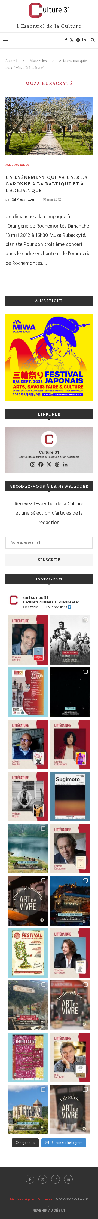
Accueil (11, 60)
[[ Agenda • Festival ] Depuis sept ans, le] (28, 692)
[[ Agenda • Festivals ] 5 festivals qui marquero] (70, 692)
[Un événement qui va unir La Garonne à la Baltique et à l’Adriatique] (49, 126)
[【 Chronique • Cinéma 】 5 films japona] (70, 640)
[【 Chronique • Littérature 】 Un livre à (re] (70, 848)
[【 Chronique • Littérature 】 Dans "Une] (28, 796)
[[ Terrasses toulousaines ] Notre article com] (28, 1005)
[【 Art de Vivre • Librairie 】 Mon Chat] (70, 1109)
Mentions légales (22, 1199)
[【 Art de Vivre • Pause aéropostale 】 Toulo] (28, 901)
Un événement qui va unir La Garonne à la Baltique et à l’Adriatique (46, 183)
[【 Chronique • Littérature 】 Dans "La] (28, 744)
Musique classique (17, 165)
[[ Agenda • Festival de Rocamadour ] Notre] (70, 901)
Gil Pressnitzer (22, 199)
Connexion (45, 1199)
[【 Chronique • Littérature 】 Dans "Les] (70, 1057)
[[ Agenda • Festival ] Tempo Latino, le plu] (28, 1057)
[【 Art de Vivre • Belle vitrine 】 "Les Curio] (70, 1005)
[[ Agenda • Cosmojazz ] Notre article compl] (28, 848)
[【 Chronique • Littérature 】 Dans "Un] (70, 744)
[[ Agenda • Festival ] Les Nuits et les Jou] (28, 953)
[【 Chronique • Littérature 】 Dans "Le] (70, 953)
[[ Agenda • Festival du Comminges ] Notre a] (28, 1109)
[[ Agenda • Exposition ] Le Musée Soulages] (70, 796)
